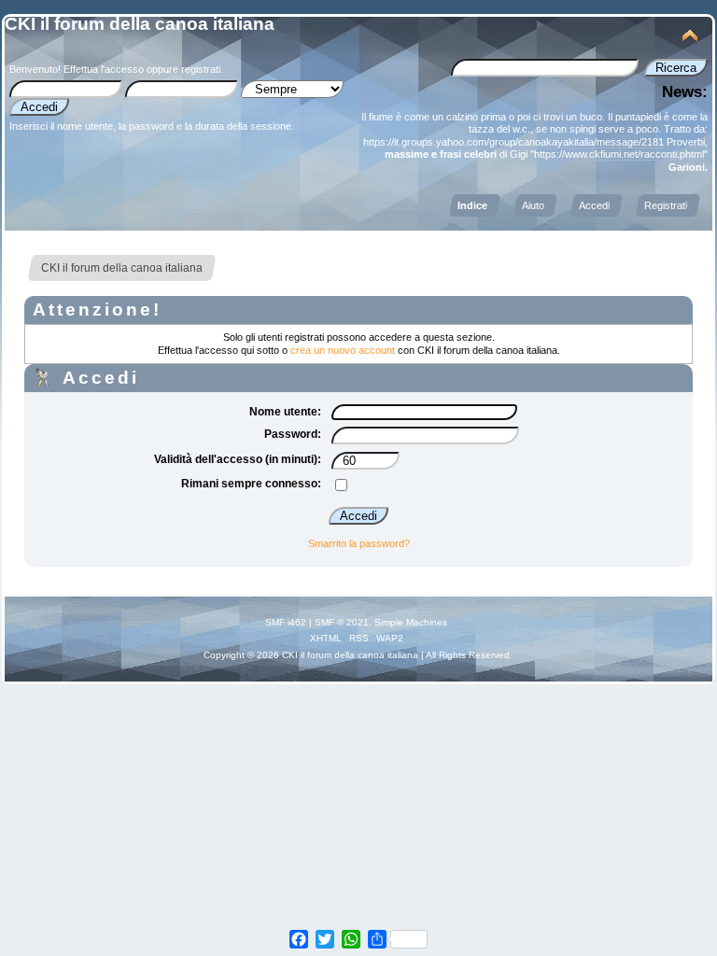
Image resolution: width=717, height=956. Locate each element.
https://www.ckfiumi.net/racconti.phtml (619, 154)
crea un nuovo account (342, 350)
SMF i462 (285, 622)
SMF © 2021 (342, 622)
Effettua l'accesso (103, 69)
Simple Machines (410, 622)
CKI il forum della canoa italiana (139, 24)
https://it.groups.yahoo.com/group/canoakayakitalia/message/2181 (513, 142)
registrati (200, 69)
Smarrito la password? (359, 543)
